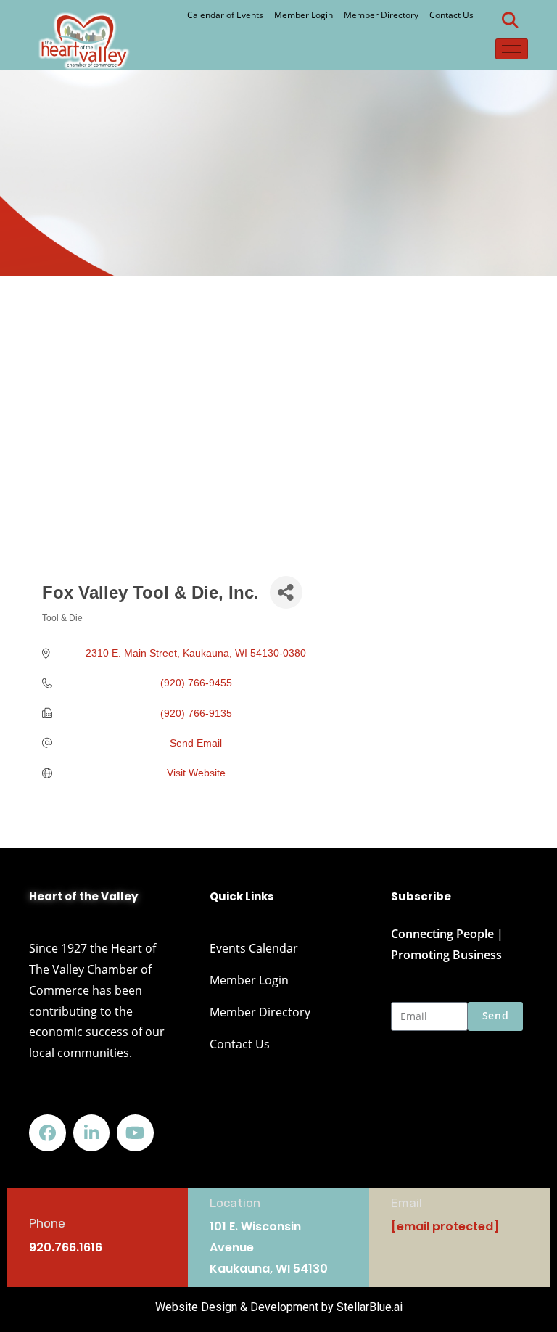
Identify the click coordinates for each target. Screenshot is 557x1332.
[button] (510, 20)
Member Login (303, 15)
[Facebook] (47, 1132)
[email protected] (445, 1226)
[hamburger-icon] (511, 48)
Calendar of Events (225, 15)
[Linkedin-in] (91, 1132)
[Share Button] (286, 592)
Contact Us (451, 15)
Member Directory (381, 15)
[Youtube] (135, 1132)
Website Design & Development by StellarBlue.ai (279, 1307)
